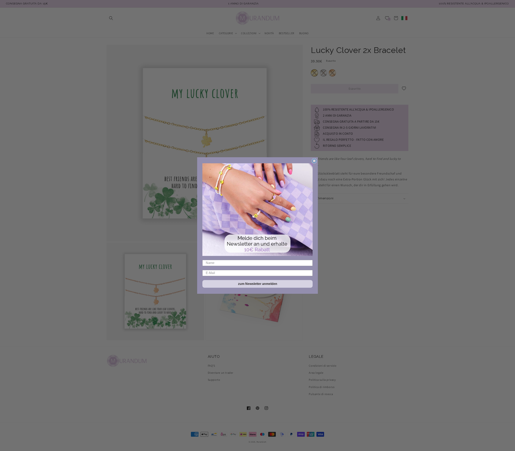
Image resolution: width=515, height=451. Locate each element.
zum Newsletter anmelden (257, 283)
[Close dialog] (314, 161)
